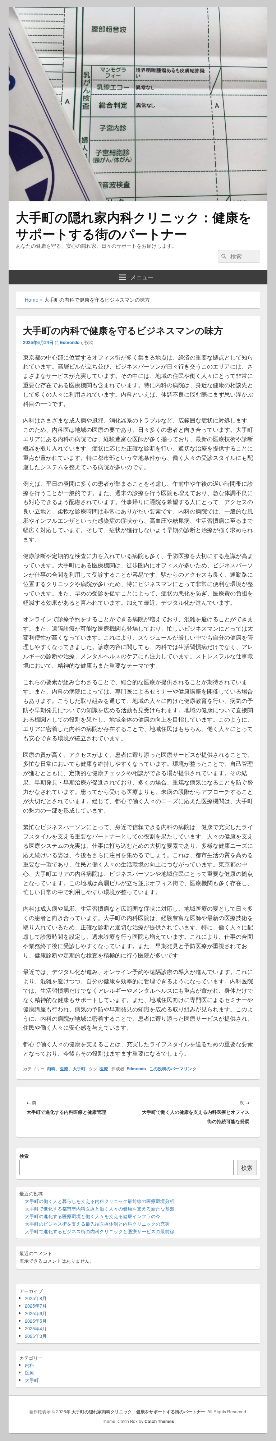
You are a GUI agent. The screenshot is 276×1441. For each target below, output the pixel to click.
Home (31, 299)
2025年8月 (36, 1298)
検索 (24, 1155)
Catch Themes (159, 1421)
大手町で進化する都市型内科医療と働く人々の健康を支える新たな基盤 (99, 1208)
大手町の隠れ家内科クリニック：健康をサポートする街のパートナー (134, 225)
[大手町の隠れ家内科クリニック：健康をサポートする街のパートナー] (138, 199)
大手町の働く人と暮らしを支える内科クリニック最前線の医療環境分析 (99, 1201)
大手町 (79, 1068)
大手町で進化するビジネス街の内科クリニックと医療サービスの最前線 (99, 1231)
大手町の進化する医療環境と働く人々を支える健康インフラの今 (92, 1216)
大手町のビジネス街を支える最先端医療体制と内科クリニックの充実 (97, 1223)
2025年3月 (36, 1335)
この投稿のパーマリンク (173, 1068)
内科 (51, 1068)
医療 (64, 1068)
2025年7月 (36, 1305)
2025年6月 (36, 1313)
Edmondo (69, 342)
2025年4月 (36, 1328)
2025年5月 (36, 1320)
